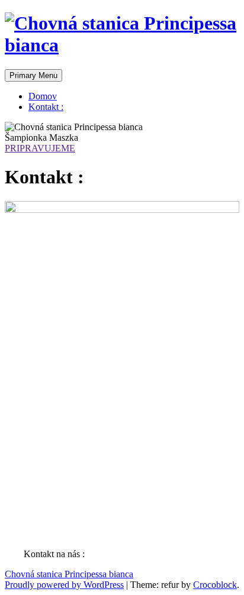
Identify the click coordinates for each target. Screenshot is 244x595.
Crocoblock (215, 585)
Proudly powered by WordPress (64, 585)
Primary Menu (33, 75)
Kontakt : (45, 107)
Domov (42, 96)
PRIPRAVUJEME (40, 148)
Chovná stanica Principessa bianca (69, 574)
